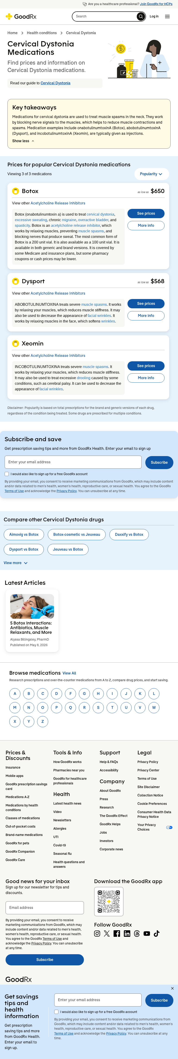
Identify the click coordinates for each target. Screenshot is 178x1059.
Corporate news (111, 849)
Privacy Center (148, 770)
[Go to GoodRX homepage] (21, 16)
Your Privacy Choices (146, 827)
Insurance (13, 767)
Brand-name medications (24, 835)
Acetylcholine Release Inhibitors (58, 203)
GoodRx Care (15, 860)
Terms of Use (14, 491)
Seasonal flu (62, 854)
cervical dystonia (100, 214)
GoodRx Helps (110, 824)
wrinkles (108, 321)
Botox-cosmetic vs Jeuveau (76, 534)
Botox (30, 190)
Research (107, 807)
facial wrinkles (99, 316)
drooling (83, 378)
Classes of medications (23, 818)
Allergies (59, 828)
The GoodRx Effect (113, 816)
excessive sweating (31, 220)
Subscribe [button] (159, 462)
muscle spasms (91, 231)
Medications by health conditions (22, 807)
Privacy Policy (67, 491)
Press (104, 799)
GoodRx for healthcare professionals (70, 780)
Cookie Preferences (152, 804)
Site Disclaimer (148, 787)
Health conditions (42, 32)
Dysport (33, 281)
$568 (158, 281)
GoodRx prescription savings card (27, 786)
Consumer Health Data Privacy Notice (154, 814)
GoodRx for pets (17, 843)
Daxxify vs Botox (129, 534)
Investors (106, 841)
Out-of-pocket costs (20, 826)
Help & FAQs (109, 762)
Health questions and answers (69, 864)
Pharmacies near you (68, 770)
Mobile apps (14, 776)
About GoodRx (110, 791)
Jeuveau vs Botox (68, 549)
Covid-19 (59, 845)
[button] (109, 16)
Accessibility (109, 770)
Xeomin (33, 343)
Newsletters (62, 820)
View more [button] (13, 562)
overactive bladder (93, 220)
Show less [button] (20, 140)
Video (57, 812)
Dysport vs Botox (23, 549)
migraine (69, 220)
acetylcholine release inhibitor (75, 225)
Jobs (103, 832)
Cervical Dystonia (81, 32)
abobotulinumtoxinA (144, 127)
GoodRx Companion (20, 851)
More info (146, 225)
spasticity (22, 225)
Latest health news (67, 803)
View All (69, 673)
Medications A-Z (17, 797)
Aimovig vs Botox (23, 534)
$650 (158, 190)
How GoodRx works (67, 762)
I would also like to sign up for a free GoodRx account (49, 474)
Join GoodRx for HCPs (156, 4)
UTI (55, 837)
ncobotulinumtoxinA (55, 133)
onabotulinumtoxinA (94, 127)
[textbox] (73, 462)
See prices (146, 213)
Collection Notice (150, 795)
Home (12, 32)
